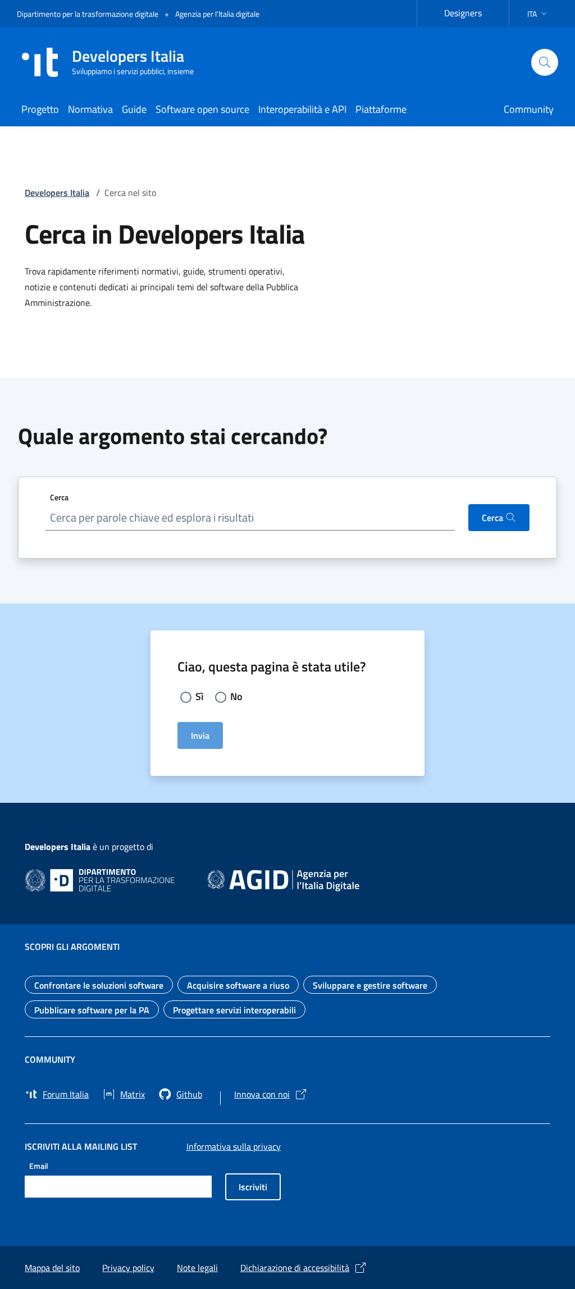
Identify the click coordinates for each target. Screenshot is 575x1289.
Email (38, 1166)
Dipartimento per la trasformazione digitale (88, 14)
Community (529, 109)
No (236, 696)
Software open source (202, 109)
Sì (199, 696)
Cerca (59, 497)
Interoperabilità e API (302, 109)
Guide (134, 109)
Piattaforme (381, 109)
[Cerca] (544, 62)
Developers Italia (57, 192)
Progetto (40, 109)
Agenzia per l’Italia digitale (217, 14)
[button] (538, 13)
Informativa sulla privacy (233, 1146)
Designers (469, 11)
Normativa (90, 109)
